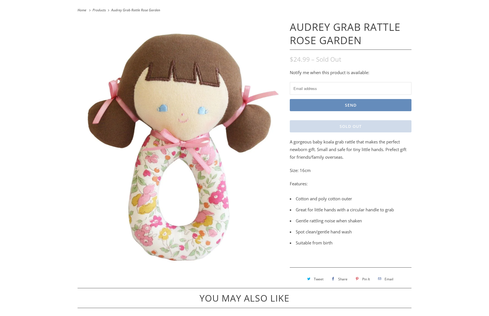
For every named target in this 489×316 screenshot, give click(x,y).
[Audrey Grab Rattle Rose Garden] (181, 144)
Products (100, 10)
